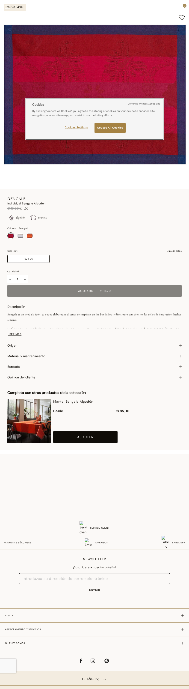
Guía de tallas (174, 251)
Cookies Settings (76, 127)
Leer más (14, 334)
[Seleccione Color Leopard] (20, 235)
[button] (176, 7)
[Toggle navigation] (8, 7)
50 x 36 (28, 258)
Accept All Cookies (110, 127)
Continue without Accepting (144, 103)
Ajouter (85, 437)
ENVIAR (94, 590)
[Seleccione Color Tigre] (29, 235)
